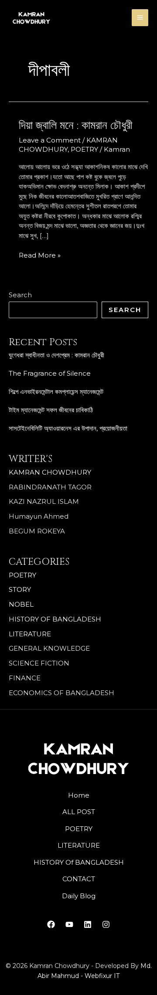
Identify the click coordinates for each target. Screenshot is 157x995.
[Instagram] (106, 924)
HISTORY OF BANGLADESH (55, 619)
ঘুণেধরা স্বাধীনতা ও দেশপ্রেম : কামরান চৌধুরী (56, 355)
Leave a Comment (50, 140)
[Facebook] (51, 924)
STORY (20, 589)
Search (20, 295)
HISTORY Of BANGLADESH (79, 862)
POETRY (22, 575)
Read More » (40, 255)
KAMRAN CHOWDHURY (50, 472)
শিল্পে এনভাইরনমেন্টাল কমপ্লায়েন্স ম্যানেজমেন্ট (56, 391)
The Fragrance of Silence (50, 373)
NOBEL (21, 604)
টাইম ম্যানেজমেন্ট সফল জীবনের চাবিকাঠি (51, 410)
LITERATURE (30, 634)
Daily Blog (79, 896)
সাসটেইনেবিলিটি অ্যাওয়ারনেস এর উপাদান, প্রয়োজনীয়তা (68, 428)
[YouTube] (69, 924)
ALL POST (78, 812)
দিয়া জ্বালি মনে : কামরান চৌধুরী (76, 125)
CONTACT (78, 879)
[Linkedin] (88, 924)
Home (78, 795)
